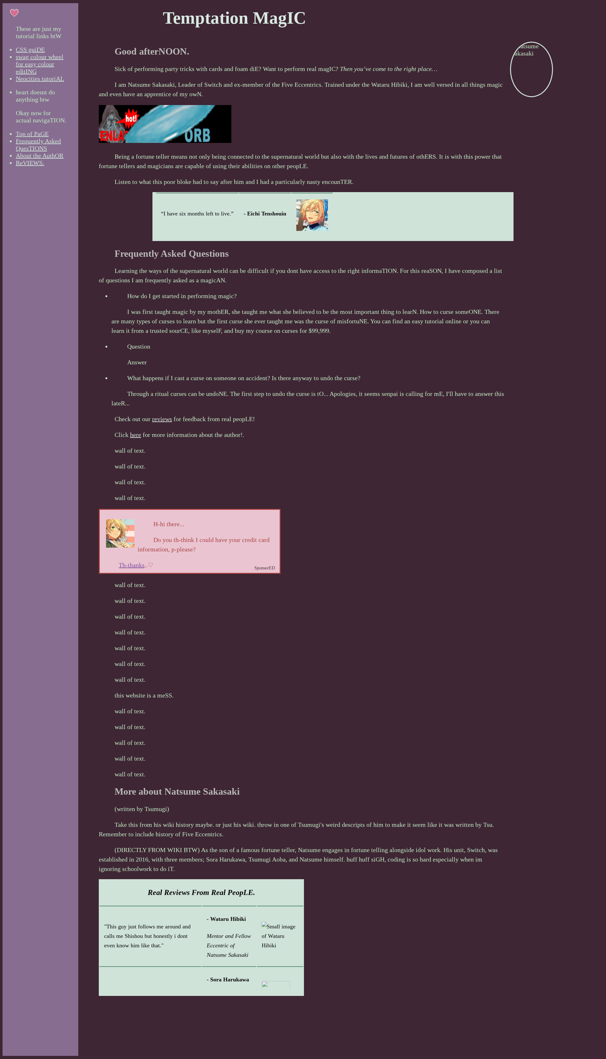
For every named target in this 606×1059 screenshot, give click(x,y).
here (135, 434)
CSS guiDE (30, 49)
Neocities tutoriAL (40, 78)
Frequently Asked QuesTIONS (38, 145)
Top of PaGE (32, 133)
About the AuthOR (39, 155)
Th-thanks (132, 565)
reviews (162, 418)
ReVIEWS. (30, 162)
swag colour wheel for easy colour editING (39, 64)
